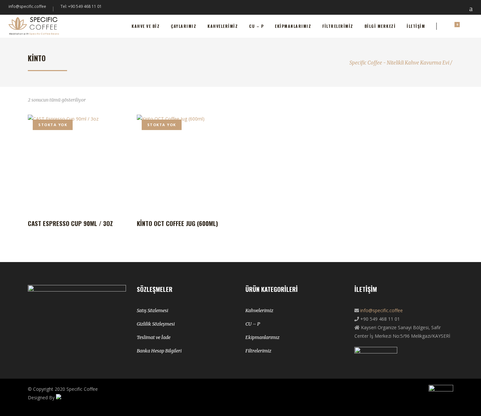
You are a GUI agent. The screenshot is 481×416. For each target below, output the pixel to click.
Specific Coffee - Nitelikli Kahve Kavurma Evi (399, 62)
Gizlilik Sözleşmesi (156, 324)
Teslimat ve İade (153, 337)
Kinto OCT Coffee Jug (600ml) (177, 223)
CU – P (252, 324)
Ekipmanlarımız (262, 337)
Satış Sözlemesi (152, 310)
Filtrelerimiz (258, 351)
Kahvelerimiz (259, 310)
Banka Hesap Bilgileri (159, 351)
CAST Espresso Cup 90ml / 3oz (70, 223)
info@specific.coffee (27, 6)
